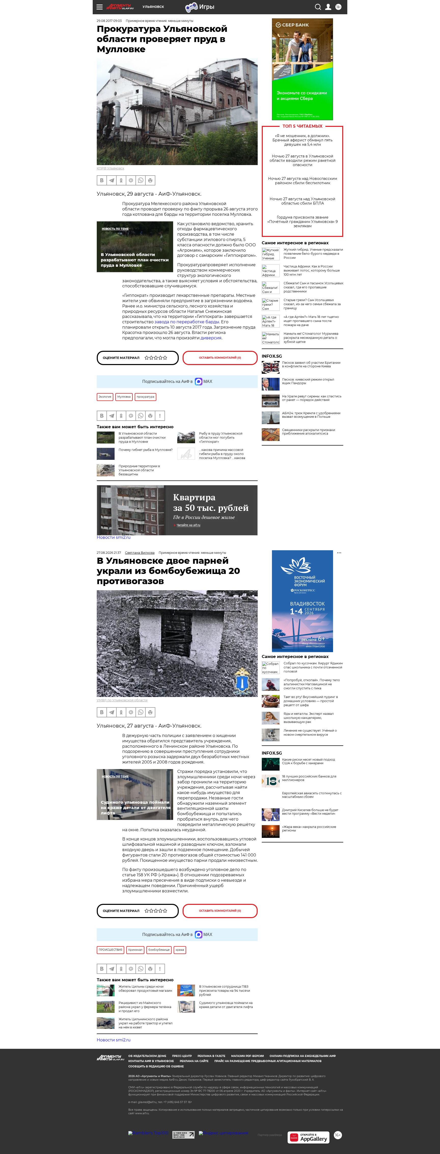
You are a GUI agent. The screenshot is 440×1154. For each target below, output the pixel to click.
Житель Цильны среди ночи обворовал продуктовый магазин (145, 988)
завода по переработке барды (187, 321)
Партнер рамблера (270, 1134)
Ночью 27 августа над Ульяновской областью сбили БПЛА (302, 201)
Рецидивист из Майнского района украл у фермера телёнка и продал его (145, 1007)
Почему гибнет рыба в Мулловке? (146, 450)
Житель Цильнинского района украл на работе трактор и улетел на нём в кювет (146, 1023)
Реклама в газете (211, 1056)
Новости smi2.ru (114, 537)
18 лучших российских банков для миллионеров (309, 778)
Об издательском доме (147, 1056)
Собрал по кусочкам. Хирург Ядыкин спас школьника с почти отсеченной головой (313, 667)
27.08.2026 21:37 (109, 553)
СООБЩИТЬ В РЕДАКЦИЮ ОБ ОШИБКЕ (156, 1066)
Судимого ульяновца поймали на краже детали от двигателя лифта (226, 1005)
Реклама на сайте (194, 1061)
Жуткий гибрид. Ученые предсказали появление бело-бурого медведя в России (313, 254)
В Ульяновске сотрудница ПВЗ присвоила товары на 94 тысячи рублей (224, 991)
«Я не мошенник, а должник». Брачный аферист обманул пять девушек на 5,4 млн (302, 140)
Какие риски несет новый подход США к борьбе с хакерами (308, 761)
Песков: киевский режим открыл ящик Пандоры (308, 381)
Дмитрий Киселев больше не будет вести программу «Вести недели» (310, 811)
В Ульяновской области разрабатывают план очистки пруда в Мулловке (142, 438)
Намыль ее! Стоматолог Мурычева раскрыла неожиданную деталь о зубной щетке (311, 338)
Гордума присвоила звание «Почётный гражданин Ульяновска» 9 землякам (302, 221)
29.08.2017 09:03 (109, 21)
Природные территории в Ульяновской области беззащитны (139, 470)
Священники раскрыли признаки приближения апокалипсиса (308, 431)
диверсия (211, 338)
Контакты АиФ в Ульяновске (151, 1061)
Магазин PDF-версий (247, 1056)
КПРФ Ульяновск (110, 168)
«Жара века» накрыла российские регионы (309, 828)
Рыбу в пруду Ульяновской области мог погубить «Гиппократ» (220, 438)
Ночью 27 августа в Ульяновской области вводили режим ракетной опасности (303, 160)
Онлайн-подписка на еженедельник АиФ (303, 1056)
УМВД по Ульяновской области (122, 700)
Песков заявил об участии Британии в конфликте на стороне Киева (311, 364)
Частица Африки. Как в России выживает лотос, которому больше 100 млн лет (312, 270)
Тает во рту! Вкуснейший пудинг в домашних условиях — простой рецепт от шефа (311, 701)
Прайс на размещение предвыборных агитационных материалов (268, 1061)
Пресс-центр (182, 1056)
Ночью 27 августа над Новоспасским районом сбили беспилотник (302, 181)
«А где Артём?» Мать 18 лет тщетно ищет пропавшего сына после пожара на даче (311, 321)
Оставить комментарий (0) (220, 357)
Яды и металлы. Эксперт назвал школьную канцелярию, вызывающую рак (309, 718)
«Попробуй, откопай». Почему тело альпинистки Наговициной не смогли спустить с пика (312, 684)
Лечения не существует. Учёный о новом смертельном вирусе (310, 732)
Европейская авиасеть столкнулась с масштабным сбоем (312, 795)
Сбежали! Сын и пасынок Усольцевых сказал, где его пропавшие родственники (313, 287)
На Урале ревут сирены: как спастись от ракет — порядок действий (311, 398)
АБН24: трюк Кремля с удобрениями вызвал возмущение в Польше (311, 415)
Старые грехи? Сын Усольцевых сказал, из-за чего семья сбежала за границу (312, 304)
